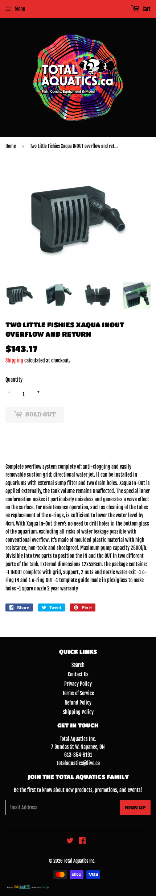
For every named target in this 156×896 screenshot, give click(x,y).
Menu (20, 9)
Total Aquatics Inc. (79, 861)
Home (10, 146)
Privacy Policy (78, 684)
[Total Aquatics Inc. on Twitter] (70, 841)
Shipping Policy (78, 712)
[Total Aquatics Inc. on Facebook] (82, 841)
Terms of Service (78, 693)
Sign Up (135, 807)
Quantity (13, 380)
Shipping (14, 360)
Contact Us (78, 674)
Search (78, 665)
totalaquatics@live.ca (78, 763)
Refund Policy (78, 703)
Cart (146, 9)
